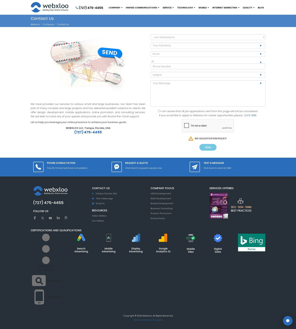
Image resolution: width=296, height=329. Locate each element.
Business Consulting (161, 208)
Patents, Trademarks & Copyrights (148, 320)
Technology (185, 7)
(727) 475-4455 (90, 8)
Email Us (100, 203)
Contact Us (63, 24)
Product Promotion (161, 213)
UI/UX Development (161, 193)
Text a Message (104, 198)
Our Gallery (98, 220)
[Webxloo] (49, 7)
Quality (248, 7)
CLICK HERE (250, 115)
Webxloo (35, 24)
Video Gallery (99, 215)
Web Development (161, 198)
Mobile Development (162, 203)
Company (115, 7)
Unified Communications (142, 7)
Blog (261, 7)
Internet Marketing (225, 7)
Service (167, 7)
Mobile (203, 7)
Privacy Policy (158, 218)
